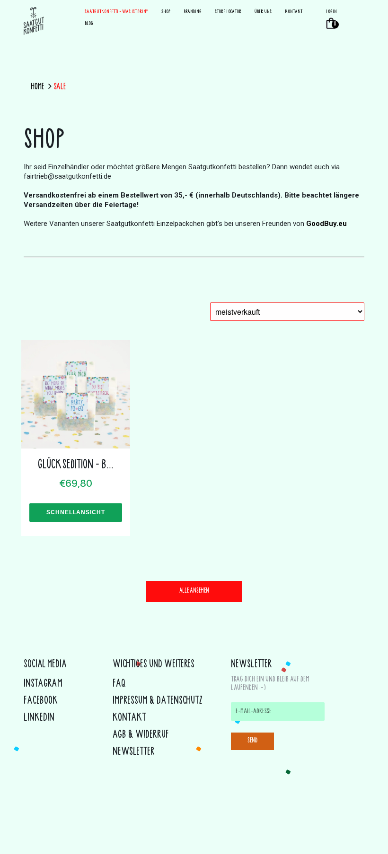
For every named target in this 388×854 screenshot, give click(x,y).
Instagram (43, 684)
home (37, 87)
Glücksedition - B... (75, 465)
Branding (193, 12)
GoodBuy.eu (326, 223)
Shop (165, 12)
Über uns (263, 12)
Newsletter (134, 752)
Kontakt (293, 12)
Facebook (41, 701)
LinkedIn (39, 718)
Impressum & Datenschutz (158, 701)
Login (331, 12)
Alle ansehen (194, 591)
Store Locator (228, 12)
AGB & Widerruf (141, 735)
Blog (89, 24)
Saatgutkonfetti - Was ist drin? (116, 12)
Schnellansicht (76, 512)
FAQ (119, 684)
